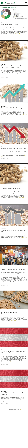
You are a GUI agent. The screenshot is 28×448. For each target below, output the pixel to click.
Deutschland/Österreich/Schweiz (9, 312)
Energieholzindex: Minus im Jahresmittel (13, 148)
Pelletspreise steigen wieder (9, 314)
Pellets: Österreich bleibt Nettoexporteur (13, 108)
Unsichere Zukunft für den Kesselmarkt (13, 269)
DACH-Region (4, 187)
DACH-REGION (4, 64)
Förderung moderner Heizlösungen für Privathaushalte (13, 352)
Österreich (3, 23)
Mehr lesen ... (18, 33)
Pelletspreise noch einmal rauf (10, 188)
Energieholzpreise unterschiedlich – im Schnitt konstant (13, 231)
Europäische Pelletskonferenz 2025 (10, 267)
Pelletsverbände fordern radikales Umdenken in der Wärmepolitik (11, 66)
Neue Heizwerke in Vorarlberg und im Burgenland (13, 393)
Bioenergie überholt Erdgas (9, 24)
